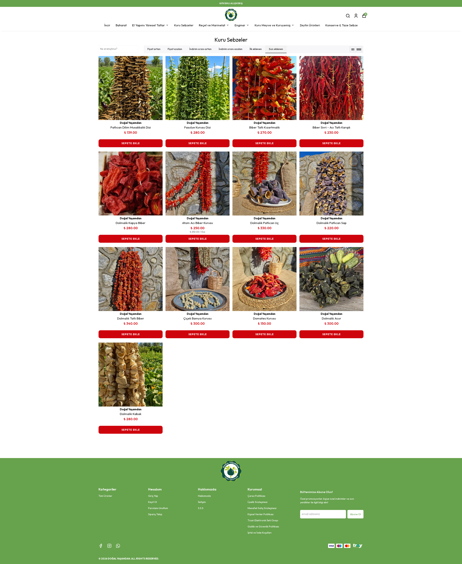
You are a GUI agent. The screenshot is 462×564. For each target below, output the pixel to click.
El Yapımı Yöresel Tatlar (148, 25)
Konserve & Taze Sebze (341, 25)
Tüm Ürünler (105, 496)
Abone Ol (355, 514)
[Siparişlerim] (356, 16)
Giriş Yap (153, 496)
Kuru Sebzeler (183, 25)
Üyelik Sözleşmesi (257, 502)
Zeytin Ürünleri (310, 25)
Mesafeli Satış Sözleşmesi (262, 508)
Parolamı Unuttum (158, 508)
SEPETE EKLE (130, 143)
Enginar (240, 25)
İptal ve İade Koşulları (260, 532)
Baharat (121, 25)
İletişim (202, 502)
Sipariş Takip (155, 514)
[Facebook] (101, 546)
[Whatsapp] (118, 546)
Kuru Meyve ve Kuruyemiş (272, 25)
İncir (107, 25)
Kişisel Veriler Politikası (261, 514)
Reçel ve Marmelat (212, 25)
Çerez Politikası (256, 496)
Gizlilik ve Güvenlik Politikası (263, 526)
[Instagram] (109, 546)
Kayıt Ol (152, 502)
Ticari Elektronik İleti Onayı (263, 520)
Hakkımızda (204, 496)
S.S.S (200, 508)
